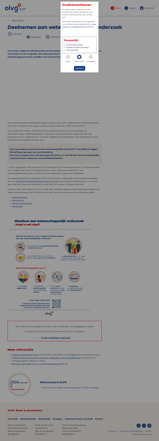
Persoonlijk (79, 61)
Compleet (91, 61)
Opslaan (79, 68)
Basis (68, 61)
